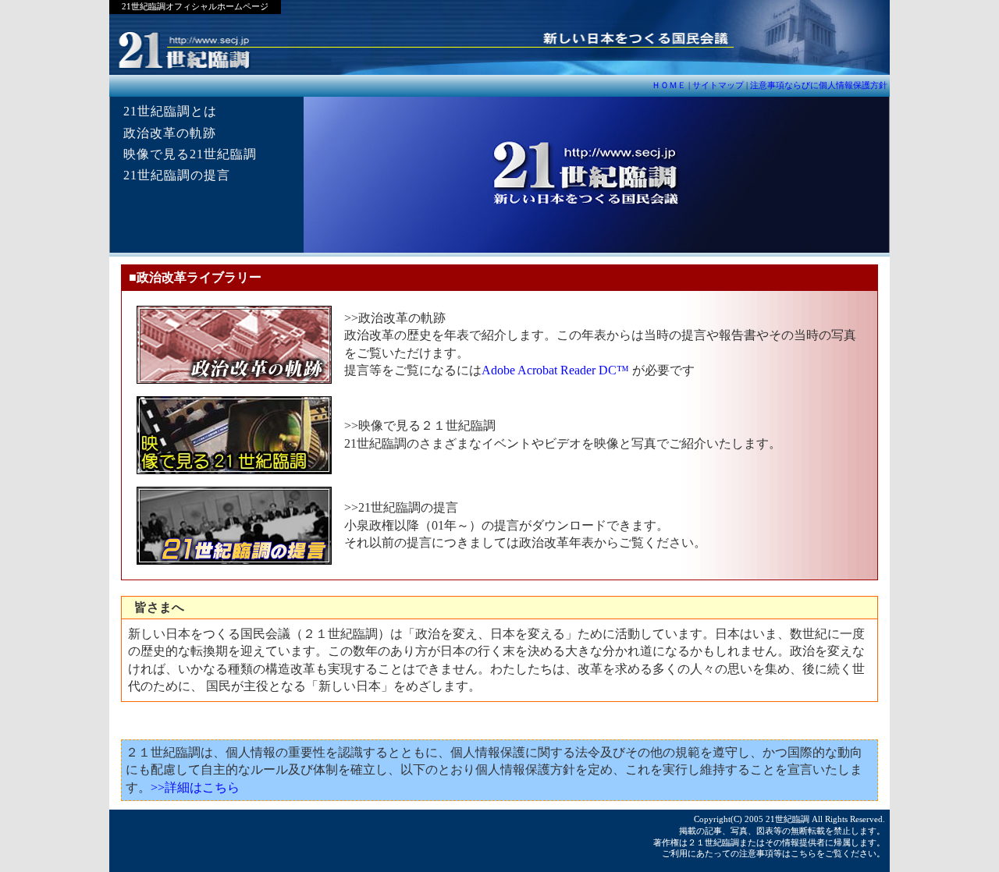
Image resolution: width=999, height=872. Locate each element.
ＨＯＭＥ (670, 85)
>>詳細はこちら (195, 787)
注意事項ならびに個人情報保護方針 (818, 85)
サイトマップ (718, 85)
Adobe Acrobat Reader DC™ (555, 370)
